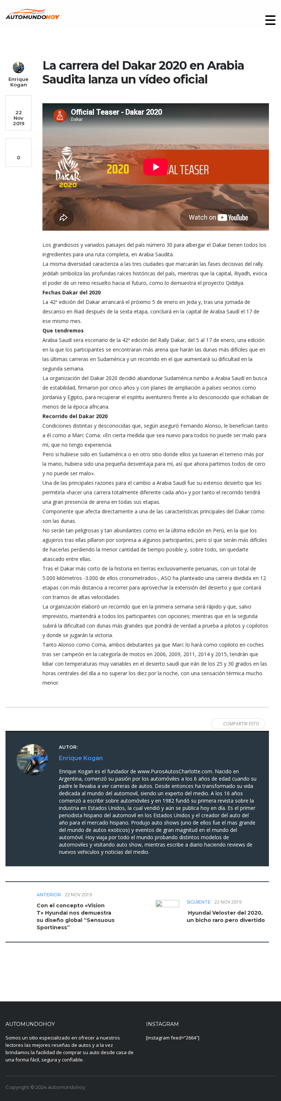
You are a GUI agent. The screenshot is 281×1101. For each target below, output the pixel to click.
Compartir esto (241, 724)
